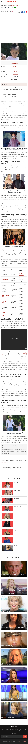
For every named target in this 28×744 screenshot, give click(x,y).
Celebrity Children (6, 467)
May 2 (14, 66)
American (15, 71)
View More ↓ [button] (14, 79)
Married (7, 729)
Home (3, 729)
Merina (3, 593)
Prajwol (12, 11)
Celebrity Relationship (6, 470)
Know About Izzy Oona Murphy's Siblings (12, 92)
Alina (3, 576)
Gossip (16, 729)
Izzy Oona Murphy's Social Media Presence (12, 96)
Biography (12, 729)
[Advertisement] (14, 28)
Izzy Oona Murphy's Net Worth (10, 94)
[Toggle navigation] (2, 1)
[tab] (14, 84)
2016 (16, 66)
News (25, 729)
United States (15, 74)
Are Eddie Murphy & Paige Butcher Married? (12, 89)
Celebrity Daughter (16, 467)
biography (7, 5)
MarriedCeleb (14, 1)
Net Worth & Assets (17, 465)
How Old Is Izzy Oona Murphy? (9, 87)
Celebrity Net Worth (6, 465)
